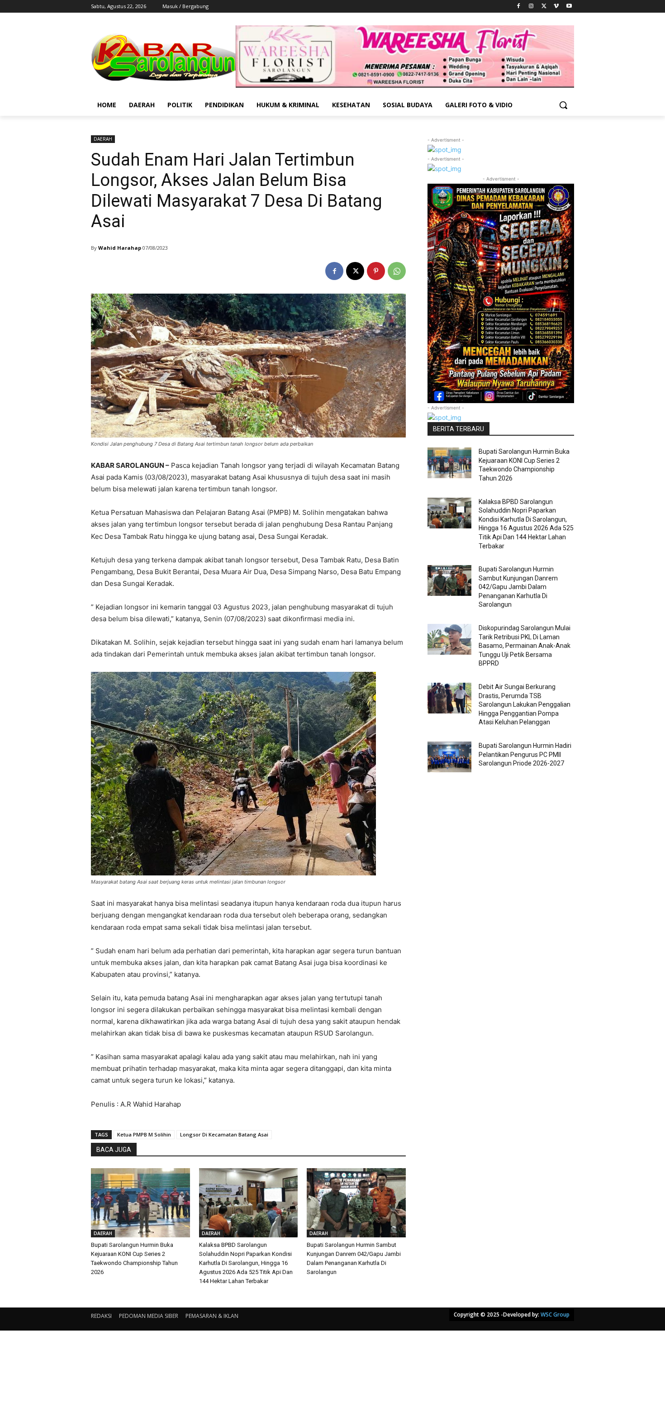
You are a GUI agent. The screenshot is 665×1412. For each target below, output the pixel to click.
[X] (544, 6)
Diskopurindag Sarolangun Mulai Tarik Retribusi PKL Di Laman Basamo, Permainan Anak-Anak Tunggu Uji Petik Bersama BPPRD (524, 645)
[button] (563, 105)
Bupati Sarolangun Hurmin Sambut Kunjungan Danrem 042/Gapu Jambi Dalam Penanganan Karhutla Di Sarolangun (518, 587)
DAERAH (103, 139)
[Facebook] (518, 6)
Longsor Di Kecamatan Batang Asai (224, 1134)
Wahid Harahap (119, 247)
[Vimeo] (556, 6)
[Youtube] (569, 6)
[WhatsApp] (397, 271)
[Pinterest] (376, 271)
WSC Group (555, 1314)
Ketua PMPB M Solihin (144, 1134)
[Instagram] (531, 6)
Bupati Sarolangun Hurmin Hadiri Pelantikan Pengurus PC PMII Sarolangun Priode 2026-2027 (525, 754)
